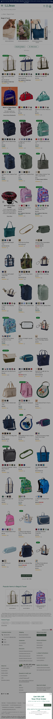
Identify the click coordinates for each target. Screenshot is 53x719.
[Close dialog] (50, 694)
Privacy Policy (38, 714)
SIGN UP (47, 705)
